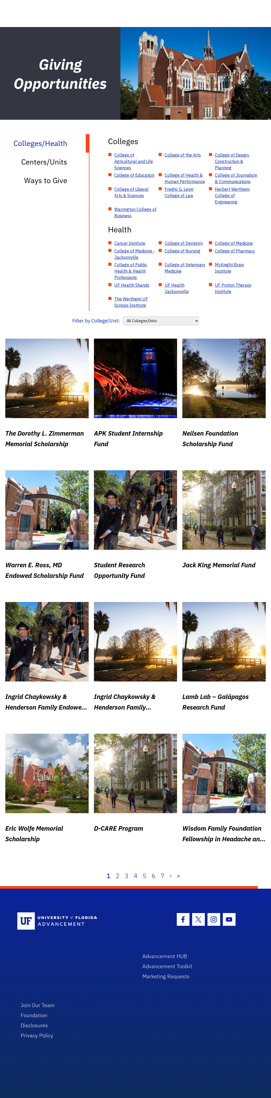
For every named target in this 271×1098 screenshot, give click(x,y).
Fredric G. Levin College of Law (179, 192)
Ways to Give (45, 180)
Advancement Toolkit (167, 966)
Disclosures (34, 1025)
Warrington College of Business (135, 212)
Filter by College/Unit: (96, 321)
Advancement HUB (164, 956)
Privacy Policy (37, 1035)
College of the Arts (183, 155)
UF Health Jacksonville (177, 288)
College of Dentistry (184, 243)
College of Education (134, 175)
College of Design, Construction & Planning (232, 161)
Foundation (34, 1015)
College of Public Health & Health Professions (130, 271)
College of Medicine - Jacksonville (134, 254)
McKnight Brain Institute (229, 268)
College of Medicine (234, 243)
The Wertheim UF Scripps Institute (131, 302)
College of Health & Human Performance (185, 178)
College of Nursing (182, 251)
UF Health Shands (131, 285)
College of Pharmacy (235, 251)
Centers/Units (44, 162)
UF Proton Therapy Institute (233, 288)
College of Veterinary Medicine (185, 268)
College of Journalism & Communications (236, 178)
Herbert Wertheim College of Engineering (232, 196)
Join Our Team (38, 1005)
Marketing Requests (165, 976)
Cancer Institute (129, 243)
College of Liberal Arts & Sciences (131, 192)
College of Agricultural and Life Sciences (133, 161)
